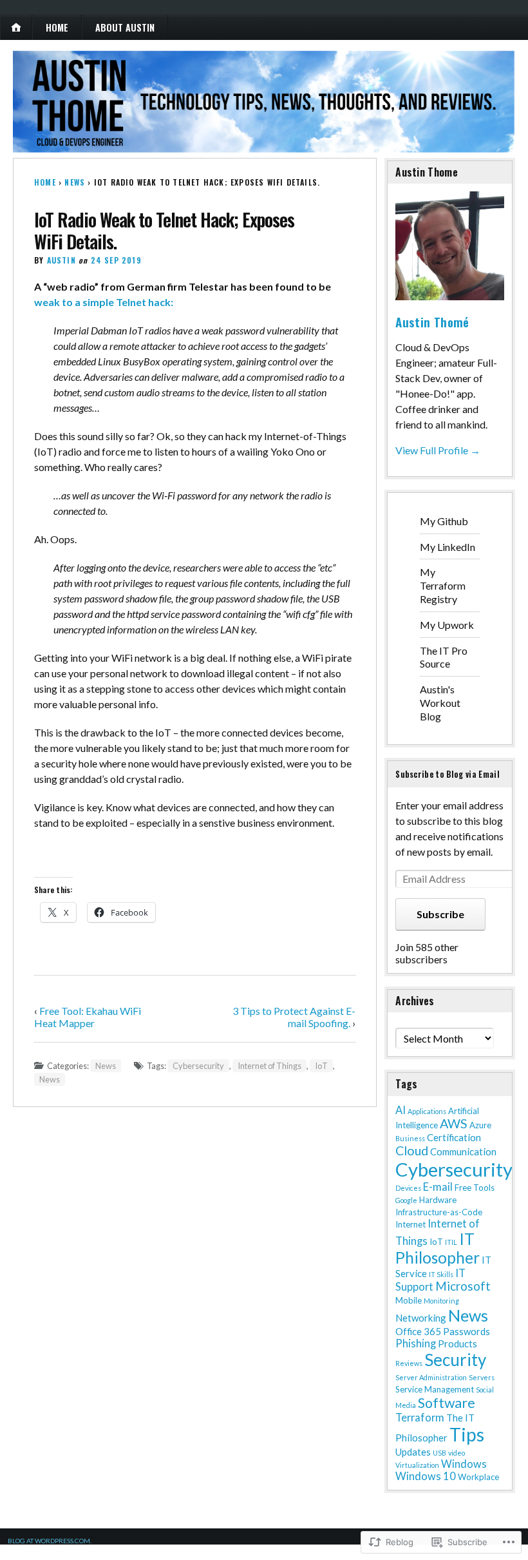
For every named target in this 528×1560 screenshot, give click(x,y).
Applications (427, 1111)
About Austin (125, 27)
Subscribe (440, 914)
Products (457, 1343)
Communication (463, 1151)
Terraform (419, 1417)
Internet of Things (269, 1066)
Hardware (438, 1200)
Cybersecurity (198, 1066)
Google (406, 1200)
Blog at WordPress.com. (49, 1541)
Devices (408, 1188)
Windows (464, 1464)
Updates (413, 1452)
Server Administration (431, 1377)
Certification (454, 1137)
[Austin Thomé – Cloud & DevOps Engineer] (264, 101)
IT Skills (441, 1274)
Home (57, 27)
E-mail (438, 1186)
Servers (482, 1377)
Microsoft (463, 1286)
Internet (410, 1224)
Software (446, 1402)
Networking (420, 1318)
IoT (321, 1066)
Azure (480, 1125)
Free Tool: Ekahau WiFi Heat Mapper (87, 1017)
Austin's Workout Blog (440, 702)
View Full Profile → (437, 450)
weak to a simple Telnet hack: (103, 302)
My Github (444, 521)
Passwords (466, 1331)
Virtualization (417, 1465)
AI (400, 1110)
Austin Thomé (432, 322)
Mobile (408, 1300)
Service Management (434, 1389)
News (74, 182)
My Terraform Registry (443, 585)
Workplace (478, 1477)
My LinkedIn (447, 547)
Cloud (411, 1150)
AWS (453, 1123)
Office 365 (418, 1331)
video (456, 1453)
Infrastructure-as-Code (438, 1212)
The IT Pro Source (443, 657)
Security (455, 1359)
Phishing (415, 1343)
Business (410, 1138)
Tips (466, 1434)
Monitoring (441, 1300)
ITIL (451, 1242)
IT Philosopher (437, 1248)
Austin (61, 260)
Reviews (408, 1363)
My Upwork (447, 625)
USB (439, 1453)
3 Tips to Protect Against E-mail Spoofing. (293, 1017)
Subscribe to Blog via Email (447, 774)
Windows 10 (425, 1476)
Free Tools (475, 1187)
